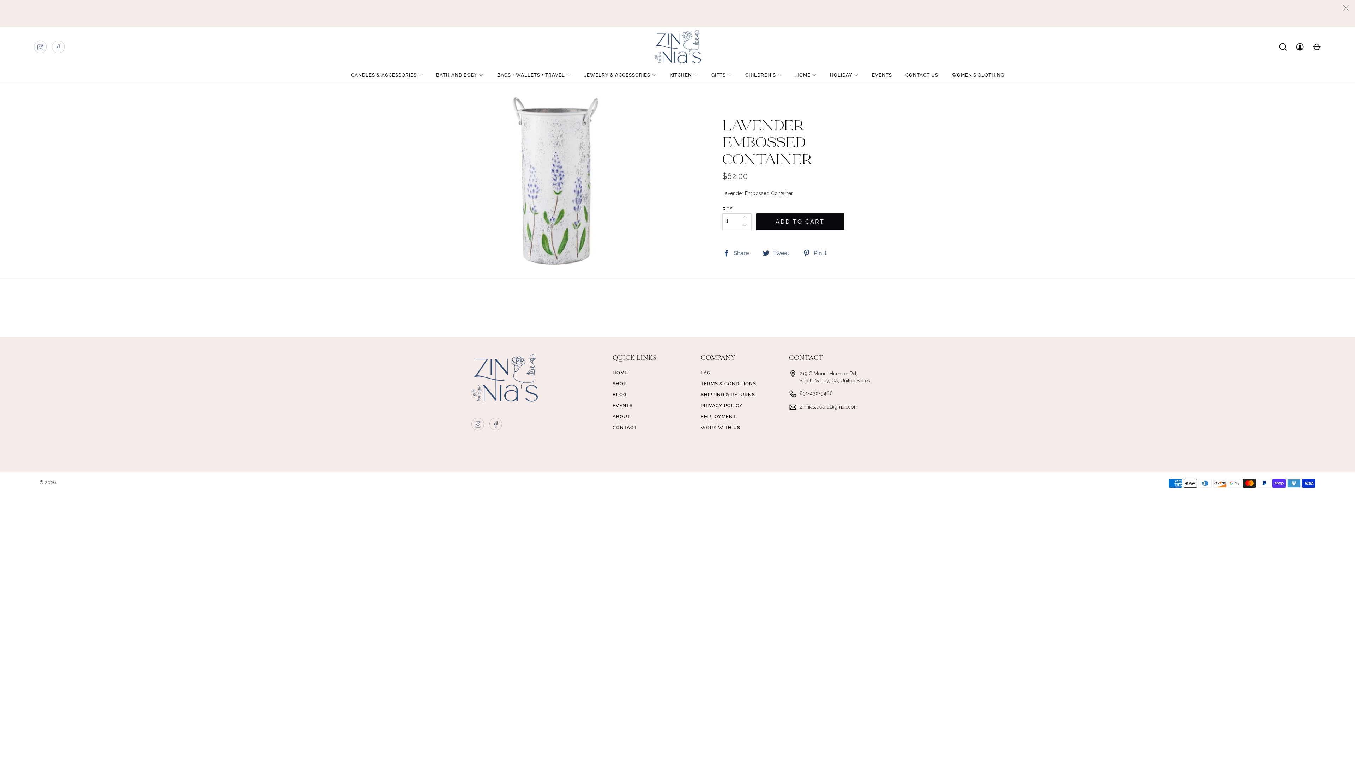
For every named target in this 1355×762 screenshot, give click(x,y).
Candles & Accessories (384, 75)
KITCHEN (681, 75)
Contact (625, 427)
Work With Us (720, 427)
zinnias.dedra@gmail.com (829, 407)
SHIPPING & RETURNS (728, 394)
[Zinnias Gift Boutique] (677, 47)
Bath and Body (457, 75)
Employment (718, 416)
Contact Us (921, 75)
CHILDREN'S (760, 75)
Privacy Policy (722, 405)
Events (882, 75)
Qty (727, 208)
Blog (620, 394)
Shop (620, 383)
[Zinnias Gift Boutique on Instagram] (40, 49)
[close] (1345, 7)
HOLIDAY (841, 75)
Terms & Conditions (728, 383)
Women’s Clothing (978, 75)
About (622, 416)
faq (706, 372)
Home (803, 75)
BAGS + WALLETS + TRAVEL (531, 75)
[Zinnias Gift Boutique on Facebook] (58, 49)
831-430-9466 (816, 393)
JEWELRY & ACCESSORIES (617, 75)
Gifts (718, 75)
